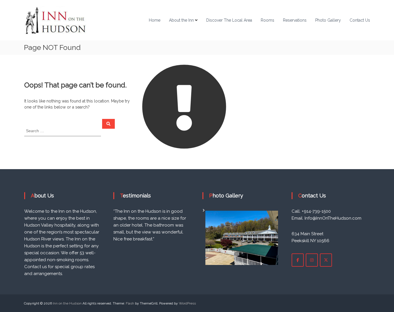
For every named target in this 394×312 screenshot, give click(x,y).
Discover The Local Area (229, 20)
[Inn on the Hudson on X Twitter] (326, 260)
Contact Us (360, 20)
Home (154, 20)
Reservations (295, 20)
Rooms (267, 20)
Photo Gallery (328, 20)
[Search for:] (63, 130)
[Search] (108, 124)
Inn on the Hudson (67, 303)
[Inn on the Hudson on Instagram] (312, 260)
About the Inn (181, 20)
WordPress (187, 303)
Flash (130, 303)
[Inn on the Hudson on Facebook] (298, 260)
